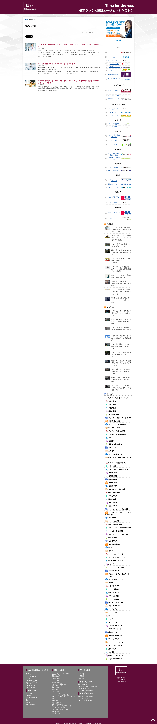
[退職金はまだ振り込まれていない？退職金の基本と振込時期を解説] (107, 282)
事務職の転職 (112, 473)
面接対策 (111, 441)
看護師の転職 (112, 486)
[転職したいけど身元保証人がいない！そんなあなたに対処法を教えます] (107, 299)
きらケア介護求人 (114, 124)
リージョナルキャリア (115, 642)
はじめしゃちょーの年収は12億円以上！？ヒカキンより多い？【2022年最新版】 (121, 238)
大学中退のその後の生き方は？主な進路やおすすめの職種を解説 (121, 338)
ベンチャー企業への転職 (116, 431)
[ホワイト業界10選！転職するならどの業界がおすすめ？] (107, 244)
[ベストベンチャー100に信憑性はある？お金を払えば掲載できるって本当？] (107, 289)
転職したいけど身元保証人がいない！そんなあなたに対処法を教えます (121, 300)
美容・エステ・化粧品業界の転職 (119, 528)
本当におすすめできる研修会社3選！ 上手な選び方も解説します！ (121, 313)
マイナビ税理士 (114, 202)
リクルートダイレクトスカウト (35, 682)
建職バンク (112, 649)
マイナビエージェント (114, 60)
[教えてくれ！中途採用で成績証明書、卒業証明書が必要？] (107, 276)
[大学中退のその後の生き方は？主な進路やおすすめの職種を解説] (107, 336)
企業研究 (111, 451)
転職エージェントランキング (118, 398)
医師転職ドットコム (114, 184)
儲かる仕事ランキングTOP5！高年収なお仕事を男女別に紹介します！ (121, 371)
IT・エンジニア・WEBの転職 (118, 469)
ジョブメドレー (113, 609)
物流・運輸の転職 (114, 492)
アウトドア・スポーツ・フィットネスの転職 (63, 697)
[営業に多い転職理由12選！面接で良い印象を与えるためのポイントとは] (107, 361)
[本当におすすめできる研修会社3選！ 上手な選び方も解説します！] (107, 311)
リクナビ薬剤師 (113, 596)
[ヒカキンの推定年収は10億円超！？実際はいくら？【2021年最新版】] (107, 259)
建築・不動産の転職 (115, 524)
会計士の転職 (112, 506)
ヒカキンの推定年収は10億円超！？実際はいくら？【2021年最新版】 (120, 261)
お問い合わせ (121, 681)
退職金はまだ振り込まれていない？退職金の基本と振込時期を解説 (121, 283)
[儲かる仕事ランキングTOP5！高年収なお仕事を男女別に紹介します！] (107, 369)
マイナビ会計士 (114, 218)
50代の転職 (112, 411)
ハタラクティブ (114, 70)
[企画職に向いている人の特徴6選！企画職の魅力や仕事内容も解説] (107, 378)
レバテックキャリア (114, 90)
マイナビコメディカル (115, 635)
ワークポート (112, 622)
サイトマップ (121, 680)
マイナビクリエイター (114, 95)
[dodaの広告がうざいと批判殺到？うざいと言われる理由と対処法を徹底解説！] (107, 267)
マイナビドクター (114, 639)
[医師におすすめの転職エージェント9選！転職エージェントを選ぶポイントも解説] (30, 47)
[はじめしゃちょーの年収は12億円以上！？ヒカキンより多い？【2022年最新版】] (107, 236)
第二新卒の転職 (113, 414)
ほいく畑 (114, 144)
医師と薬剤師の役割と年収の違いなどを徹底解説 (56, 64)
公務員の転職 (112, 541)
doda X (110, 582)
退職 (109, 437)
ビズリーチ (114, 52)
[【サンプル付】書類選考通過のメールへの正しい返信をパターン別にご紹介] (107, 228)
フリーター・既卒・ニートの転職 (119, 418)
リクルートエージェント (116, 557)
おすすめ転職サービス (115, 659)
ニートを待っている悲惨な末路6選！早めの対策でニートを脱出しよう (121, 355)
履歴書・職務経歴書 (115, 444)
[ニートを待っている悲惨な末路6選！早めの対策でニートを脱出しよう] (107, 353)
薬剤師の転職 (112, 479)
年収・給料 (112, 466)
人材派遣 (111, 652)
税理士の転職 (112, 502)
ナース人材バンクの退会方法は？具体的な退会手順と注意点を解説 (121, 330)
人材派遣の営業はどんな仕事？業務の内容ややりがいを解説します (121, 346)
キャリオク (112, 619)
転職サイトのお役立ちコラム (118, 463)
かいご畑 (114, 126)
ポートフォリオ (113, 447)
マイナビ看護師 (113, 589)
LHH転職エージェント (114, 74)
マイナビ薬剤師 (114, 167)
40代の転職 (112, 408)
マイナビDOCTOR (114, 187)
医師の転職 (112, 499)
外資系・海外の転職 (83, 688)
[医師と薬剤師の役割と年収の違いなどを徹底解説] (30, 66)
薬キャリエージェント (114, 170)
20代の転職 (112, 401)
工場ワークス (114, 115)
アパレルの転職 (113, 521)
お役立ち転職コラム (115, 454)
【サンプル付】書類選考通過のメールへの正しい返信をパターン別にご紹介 (121, 229)
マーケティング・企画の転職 (118, 509)
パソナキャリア (114, 64)
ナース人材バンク (114, 592)
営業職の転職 (112, 476)
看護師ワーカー (113, 632)
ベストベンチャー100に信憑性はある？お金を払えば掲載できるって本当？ (121, 292)
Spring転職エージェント (116, 579)
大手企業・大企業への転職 (117, 434)
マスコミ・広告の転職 (115, 531)
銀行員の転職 (112, 537)
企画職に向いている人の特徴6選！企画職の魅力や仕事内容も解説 (121, 380)
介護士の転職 (112, 482)
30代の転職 (112, 404)
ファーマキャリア (114, 606)
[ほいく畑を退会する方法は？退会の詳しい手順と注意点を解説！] (107, 320)
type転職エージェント (114, 67)
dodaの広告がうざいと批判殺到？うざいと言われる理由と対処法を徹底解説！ (121, 269)
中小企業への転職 (114, 428)
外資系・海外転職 (114, 421)
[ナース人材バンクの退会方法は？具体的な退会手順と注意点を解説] (107, 328)
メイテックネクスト (115, 571)
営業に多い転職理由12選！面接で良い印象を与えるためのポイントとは (121, 363)
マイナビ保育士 (114, 140)
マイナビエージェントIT (116, 567)
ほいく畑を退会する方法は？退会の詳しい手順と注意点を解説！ (121, 321)
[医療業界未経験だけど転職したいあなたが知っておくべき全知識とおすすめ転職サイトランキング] (30, 83)
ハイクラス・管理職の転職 (117, 424)
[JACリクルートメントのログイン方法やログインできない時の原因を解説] (107, 386)
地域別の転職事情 (115, 544)
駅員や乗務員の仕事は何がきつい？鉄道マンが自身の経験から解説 (121, 252)
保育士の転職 (112, 496)
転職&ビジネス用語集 (115, 655)
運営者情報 (121, 678)
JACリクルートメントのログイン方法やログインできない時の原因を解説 (121, 388)
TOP (26, 19)
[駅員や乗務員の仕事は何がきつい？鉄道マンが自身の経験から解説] (107, 251)
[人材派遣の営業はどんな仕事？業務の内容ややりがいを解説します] (107, 345)
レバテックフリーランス (116, 645)
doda (114, 57)
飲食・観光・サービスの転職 (118, 534)
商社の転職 (112, 518)
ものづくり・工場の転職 (116, 489)
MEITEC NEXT (114, 112)
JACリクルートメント (115, 629)
